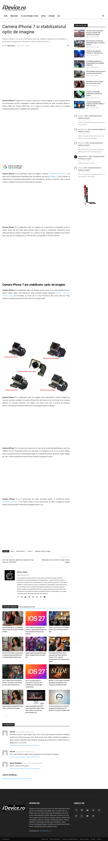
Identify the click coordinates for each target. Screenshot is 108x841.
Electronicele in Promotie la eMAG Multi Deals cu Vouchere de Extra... (95, 42)
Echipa (93, 839)
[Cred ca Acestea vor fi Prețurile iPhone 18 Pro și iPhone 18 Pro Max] (59, 618)
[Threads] (93, 816)
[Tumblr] (34, 597)
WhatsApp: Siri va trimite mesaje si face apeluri (56, 561)
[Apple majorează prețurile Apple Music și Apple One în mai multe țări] (36, 644)
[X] (37, 597)
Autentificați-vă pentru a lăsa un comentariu (25, 745)
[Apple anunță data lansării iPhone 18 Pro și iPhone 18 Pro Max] (12, 697)
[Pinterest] (30, 597)
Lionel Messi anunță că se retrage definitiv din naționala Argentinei (95, 63)
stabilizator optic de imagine (43, 551)
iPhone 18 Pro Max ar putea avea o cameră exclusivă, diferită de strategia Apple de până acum (12, 655)
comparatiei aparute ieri (58, 174)
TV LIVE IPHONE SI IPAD (29, 16)
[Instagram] (22, 597)
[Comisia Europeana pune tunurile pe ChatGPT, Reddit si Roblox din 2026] (79, 104)
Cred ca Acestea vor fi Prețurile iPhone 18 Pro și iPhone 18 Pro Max (59, 629)
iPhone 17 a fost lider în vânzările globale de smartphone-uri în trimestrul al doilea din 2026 (59, 683)
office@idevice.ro (46, 831)
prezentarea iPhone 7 (10, 502)
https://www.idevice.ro (23, 575)
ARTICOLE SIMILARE (10, 607)
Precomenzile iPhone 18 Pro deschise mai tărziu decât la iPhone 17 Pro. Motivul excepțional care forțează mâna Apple (59, 657)
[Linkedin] (26, 597)
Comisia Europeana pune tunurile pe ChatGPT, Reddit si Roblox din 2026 (95, 103)
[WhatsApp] (82, 816)
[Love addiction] (90, 206)
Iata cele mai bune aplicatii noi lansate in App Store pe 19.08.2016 (18, 561)
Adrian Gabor (11, 45)
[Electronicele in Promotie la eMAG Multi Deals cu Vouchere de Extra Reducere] (79, 43)
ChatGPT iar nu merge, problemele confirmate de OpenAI (94, 93)
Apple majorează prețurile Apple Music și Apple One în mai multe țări (36, 655)
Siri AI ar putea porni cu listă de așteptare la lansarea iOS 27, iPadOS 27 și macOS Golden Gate (59, 708)
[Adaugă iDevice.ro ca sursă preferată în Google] (36, 166)
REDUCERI (14, 16)
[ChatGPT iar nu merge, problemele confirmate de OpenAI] (79, 94)
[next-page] (7, 716)
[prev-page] (3, 716)
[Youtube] (45, 597)
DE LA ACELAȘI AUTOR (27, 607)
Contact (99, 839)
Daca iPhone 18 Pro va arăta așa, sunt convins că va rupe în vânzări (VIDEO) (12, 629)
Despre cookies (84, 839)
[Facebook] (18, 597)
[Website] (41, 597)
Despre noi (45, 839)
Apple (43, 16)
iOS (58, 16)
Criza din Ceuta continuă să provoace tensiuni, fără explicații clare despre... (94, 32)
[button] (103, 16)
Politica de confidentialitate (70, 839)
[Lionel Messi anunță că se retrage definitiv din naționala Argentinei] (79, 64)
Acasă (4, 22)
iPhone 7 (10, 22)
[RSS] (93, 810)
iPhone (51, 16)
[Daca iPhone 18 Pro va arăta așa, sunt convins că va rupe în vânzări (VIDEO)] (12, 618)
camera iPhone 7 (20, 551)
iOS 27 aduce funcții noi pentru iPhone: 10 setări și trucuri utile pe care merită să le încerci (12, 683)
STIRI (5, 16)
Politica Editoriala (55, 839)
